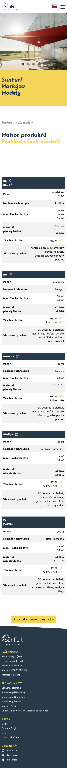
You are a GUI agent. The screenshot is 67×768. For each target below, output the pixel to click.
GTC (4, 733)
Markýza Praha (9, 706)
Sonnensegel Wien (11, 701)
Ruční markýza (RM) (12, 656)
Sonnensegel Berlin (11, 687)
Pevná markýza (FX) (12, 665)
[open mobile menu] (62, 6)
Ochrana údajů (9, 728)
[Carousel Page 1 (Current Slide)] (23, 64)
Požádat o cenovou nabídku (33, 619)
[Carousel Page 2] (28, 64)
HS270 (54, 240)
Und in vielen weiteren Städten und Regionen (25, 710)
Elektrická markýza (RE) (14, 661)
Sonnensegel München (13, 697)
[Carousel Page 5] (44, 64)
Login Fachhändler (11, 737)
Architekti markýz (11, 674)
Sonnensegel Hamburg (13, 692)
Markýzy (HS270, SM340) (14, 670)
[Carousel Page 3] (33, 64)
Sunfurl (7, 122)
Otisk (4, 723)
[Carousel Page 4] (38, 64)
